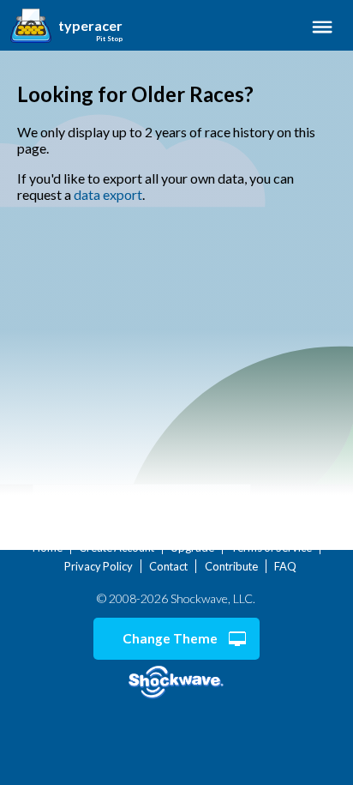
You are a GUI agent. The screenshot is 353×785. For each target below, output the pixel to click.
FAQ (285, 566)
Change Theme (170, 638)
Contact (168, 566)
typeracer (90, 26)
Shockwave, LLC (176, 682)
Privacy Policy (98, 566)
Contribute (231, 566)
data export (108, 194)
